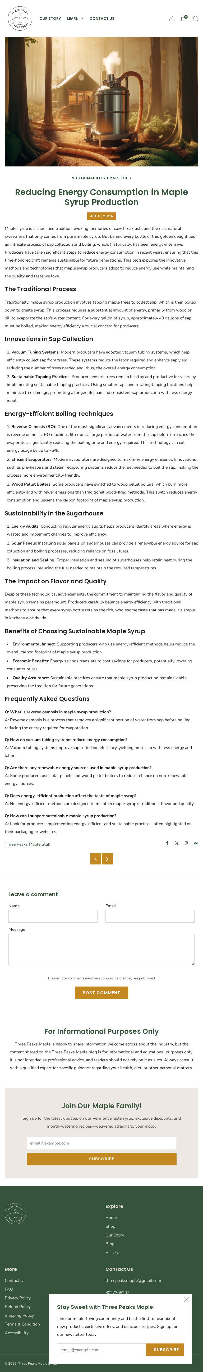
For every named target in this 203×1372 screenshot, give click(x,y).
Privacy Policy (18, 1298)
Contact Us (102, 18)
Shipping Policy (19, 1315)
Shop (110, 1226)
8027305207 (117, 1293)
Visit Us (113, 1252)
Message (16, 929)
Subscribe (166, 1350)
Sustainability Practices (101, 178)
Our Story (50, 18)
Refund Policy (18, 1307)
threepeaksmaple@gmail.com (133, 1280)
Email (110, 906)
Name (14, 906)
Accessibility (17, 1333)
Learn (73, 18)
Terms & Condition (22, 1324)
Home (111, 1218)
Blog (109, 1244)
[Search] (195, 18)
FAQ (9, 1289)
